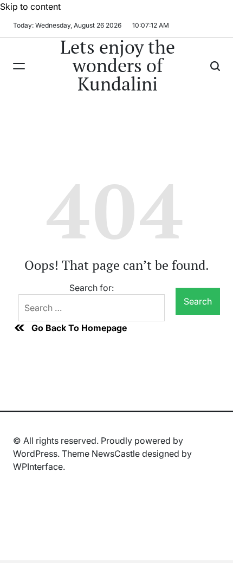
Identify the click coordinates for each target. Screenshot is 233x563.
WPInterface (38, 466)
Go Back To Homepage (79, 327)
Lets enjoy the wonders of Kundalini (117, 65)
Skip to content (30, 6)
